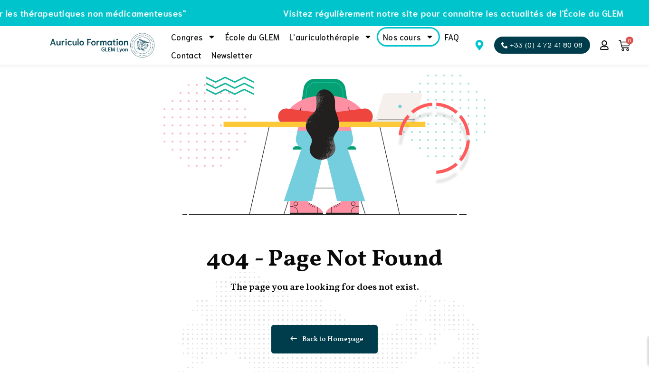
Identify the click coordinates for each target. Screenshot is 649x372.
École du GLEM (252, 36)
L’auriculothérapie (324, 36)
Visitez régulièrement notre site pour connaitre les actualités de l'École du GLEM (446, 13)
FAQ (452, 36)
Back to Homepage (332, 339)
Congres (187, 36)
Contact (186, 54)
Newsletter (232, 54)
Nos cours (402, 36)
